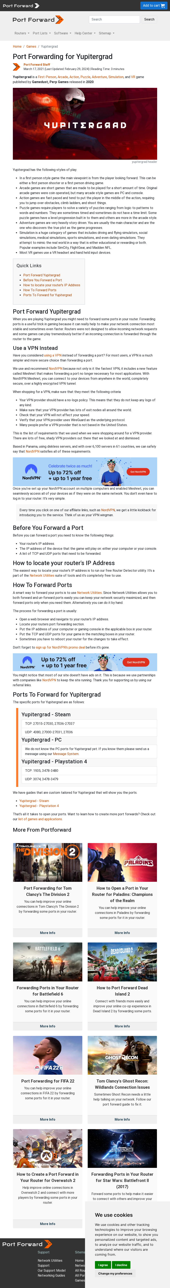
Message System (66, 754)
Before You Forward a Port (42, 280)
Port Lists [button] (40, 33)
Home (17, 46)
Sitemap (81, 1252)
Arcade (63, 77)
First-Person (47, 77)
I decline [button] (121, 1265)
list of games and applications (40, 819)
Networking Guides (51, 1275)
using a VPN (53, 355)
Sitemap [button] (105, 33)
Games (31, 46)
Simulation (116, 77)
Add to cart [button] (152, 5)
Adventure (99, 77)
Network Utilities (42, 576)
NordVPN (55, 369)
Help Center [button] (84, 33)
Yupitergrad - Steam (34, 801)
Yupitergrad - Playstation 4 (39, 806)
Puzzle (85, 77)
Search (149, 19)
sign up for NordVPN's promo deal (60, 647)
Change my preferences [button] (115, 1273)
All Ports (81, 1275)
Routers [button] (21, 33)
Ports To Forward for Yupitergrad (47, 295)
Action (74, 77)
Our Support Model (52, 1270)
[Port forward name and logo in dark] (38, 19)
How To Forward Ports (39, 290)
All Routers (83, 1270)
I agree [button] (103, 1265)
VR (133, 77)
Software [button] (61, 33)
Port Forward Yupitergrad (41, 275)
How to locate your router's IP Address (51, 285)
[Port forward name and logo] (21, 5)
